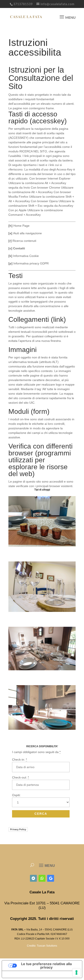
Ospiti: (16, 795)
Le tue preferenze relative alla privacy (46, 965)
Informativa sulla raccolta (26, 974)
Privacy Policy (18, 829)
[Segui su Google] (50, 878)
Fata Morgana (18, 553)
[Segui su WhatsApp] (42, 878)
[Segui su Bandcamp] (33, 878)
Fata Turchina (18, 618)
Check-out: (20, 777)
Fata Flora (15, 736)
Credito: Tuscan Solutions (42, 945)
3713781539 (23, 4)
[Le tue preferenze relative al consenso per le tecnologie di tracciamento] (76, 972)
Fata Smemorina (20, 676)
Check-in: (19, 759)
